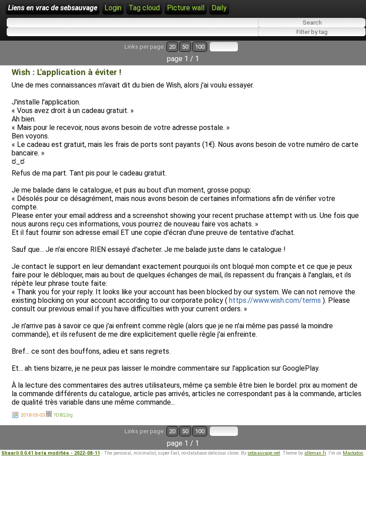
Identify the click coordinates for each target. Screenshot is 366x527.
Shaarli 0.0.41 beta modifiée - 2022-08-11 (50, 453)
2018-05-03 (33, 415)
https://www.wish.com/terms (275, 300)
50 (185, 46)
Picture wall (185, 8)
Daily (219, 8)
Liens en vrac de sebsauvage (52, 8)
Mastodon (353, 453)
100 (199, 46)
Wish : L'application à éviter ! (66, 72)
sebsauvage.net (264, 453)
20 (172, 46)
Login (112, 8)
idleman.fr (315, 453)
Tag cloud (144, 8)
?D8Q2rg (63, 415)
